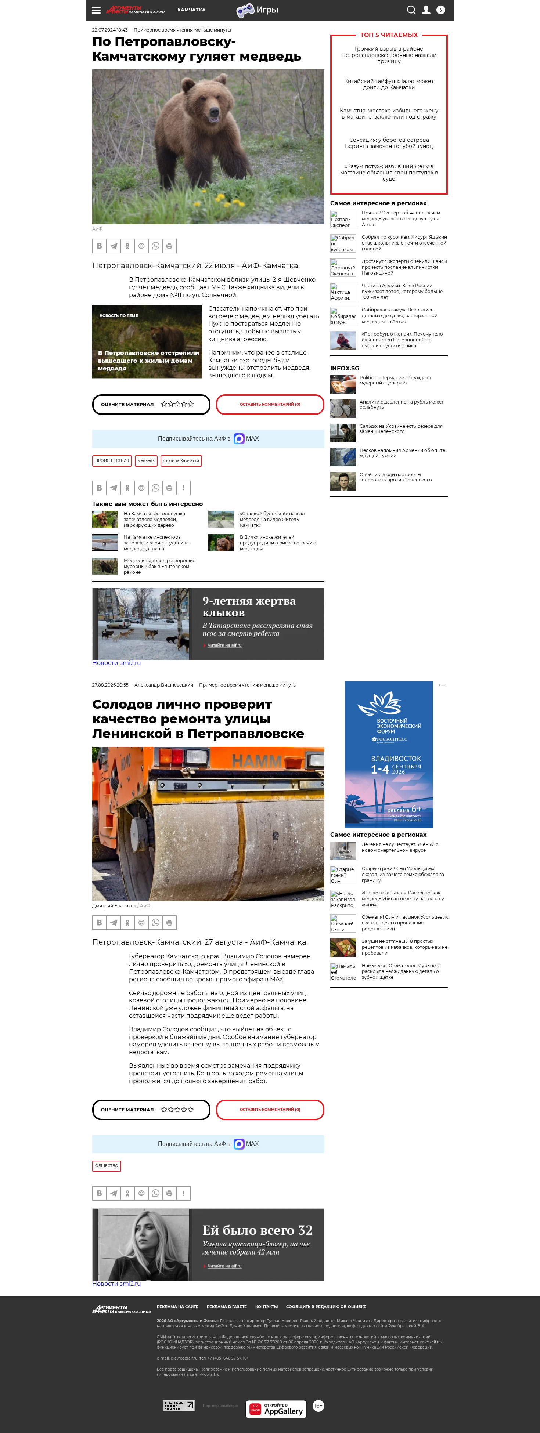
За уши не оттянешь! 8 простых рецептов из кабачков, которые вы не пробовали (404, 947)
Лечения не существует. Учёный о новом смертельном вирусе (400, 847)
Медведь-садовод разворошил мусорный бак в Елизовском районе (160, 566)
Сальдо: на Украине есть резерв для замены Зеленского (401, 429)
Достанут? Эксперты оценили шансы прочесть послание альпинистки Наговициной (404, 267)
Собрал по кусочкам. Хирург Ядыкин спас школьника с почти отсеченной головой (404, 243)
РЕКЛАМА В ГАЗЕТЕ (227, 1306)
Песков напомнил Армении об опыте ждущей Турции (402, 453)
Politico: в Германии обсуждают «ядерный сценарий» (396, 380)
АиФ (97, 229)
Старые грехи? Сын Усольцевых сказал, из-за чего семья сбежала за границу (403, 874)
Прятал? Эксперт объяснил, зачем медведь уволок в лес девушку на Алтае (401, 218)
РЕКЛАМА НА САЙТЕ (177, 1306)
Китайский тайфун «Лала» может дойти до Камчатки (389, 84)
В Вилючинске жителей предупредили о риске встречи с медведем (278, 542)
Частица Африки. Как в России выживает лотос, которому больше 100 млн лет (402, 291)
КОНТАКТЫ (266, 1306)
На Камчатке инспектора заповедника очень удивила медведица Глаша (156, 542)
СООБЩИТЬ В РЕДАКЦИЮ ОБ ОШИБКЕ (326, 1306)
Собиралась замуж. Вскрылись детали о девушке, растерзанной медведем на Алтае (400, 315)
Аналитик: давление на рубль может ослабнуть (402, 404)
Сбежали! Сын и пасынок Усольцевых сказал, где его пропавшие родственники (405, 922)
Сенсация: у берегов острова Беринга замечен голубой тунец (389, 143)
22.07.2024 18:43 (110, 30)
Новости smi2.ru (116, 662)
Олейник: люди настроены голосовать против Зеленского (396, 477)
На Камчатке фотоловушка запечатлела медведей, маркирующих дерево (154, 519)
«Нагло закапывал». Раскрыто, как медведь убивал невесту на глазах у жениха (403, 898)
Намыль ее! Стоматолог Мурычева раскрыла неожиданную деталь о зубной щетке (401, 971)
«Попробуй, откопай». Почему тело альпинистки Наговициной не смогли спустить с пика (402, 339)
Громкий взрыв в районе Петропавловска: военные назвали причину (389, 55)
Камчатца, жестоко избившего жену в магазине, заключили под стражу (389, 114)
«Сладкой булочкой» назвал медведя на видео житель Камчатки (272, 519)
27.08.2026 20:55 (110, 685)
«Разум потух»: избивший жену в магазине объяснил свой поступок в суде (389, 172)
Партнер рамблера (220, 1405)
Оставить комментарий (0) (270, 404)
